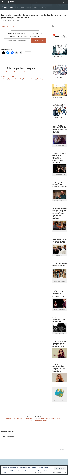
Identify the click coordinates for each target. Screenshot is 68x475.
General (16, 7)
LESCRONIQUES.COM (8, 2)
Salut (14, 77)
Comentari (61, 449)
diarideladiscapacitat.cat (8, 26)
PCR (21, 79)
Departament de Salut (13, 79)
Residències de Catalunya (29, 79)
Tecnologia (43, 7)
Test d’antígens (41, 79)
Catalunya (29, 7)
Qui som (38, 2)
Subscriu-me (38, 41)
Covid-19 (5, 79)
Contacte (30, 2)
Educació (36, 7)
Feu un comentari (14, 20)
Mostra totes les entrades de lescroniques (19, 72)
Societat (22, 7)
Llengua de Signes (48, 2)
